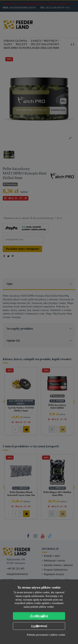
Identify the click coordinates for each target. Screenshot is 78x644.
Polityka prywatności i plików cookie (46, 634)
